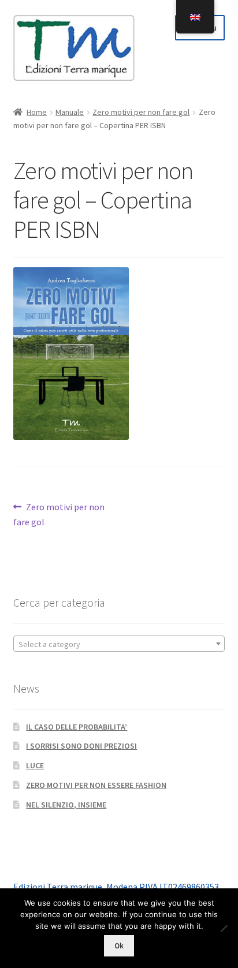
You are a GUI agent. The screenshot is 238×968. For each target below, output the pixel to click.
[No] (223, 928)
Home (37, 112)
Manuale (69, 112)
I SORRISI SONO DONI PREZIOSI (81, 746)
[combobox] (119, 644)
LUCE (35, 765)
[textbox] (119, 644)
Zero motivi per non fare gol (140, 112)
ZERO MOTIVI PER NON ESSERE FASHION (96, 785)
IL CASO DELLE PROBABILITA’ (76, 727)
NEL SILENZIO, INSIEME (66, 804)
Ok (119, 946)
